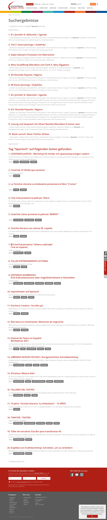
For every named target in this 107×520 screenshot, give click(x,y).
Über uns (90, 8)
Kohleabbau (49, 283)
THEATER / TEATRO (21, 417)
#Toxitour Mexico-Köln (23, 373)
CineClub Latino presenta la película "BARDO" (35, 214)
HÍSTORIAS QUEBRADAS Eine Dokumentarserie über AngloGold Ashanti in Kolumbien (43, 276)
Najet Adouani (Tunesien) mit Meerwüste (32, 54)
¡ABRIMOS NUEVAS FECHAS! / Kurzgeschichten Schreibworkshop (44, 357)
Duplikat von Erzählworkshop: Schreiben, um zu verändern (42, 447)
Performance (40, 423)
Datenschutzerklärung (22, 482)
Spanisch (33, 162)
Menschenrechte (18, 381)
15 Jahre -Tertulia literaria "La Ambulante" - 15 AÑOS (38, 403)
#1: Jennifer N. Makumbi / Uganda (29, 34)
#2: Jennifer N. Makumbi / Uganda (29, 94)
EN (78, 4)
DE (76, 4)
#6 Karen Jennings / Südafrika (26, 84)
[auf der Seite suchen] (98, 4)
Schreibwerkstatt (18, 365)
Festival (16, 348)
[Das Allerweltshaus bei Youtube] (73, 4)
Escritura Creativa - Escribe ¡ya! (27, 305)
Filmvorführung (18, 220)
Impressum (23, 517)
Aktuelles (73, 8)
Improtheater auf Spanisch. (25, 291)
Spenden (93, 4)
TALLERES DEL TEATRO (22, 389)
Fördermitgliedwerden (27, 498)
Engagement (29, 4)
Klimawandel (39, 283)
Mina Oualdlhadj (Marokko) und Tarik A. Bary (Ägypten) (40, 64)
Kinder (16, 162)
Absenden (43, 478)
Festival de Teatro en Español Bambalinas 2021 (26, 339)
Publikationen (63, 8)
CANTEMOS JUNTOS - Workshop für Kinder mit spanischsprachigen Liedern (50, 153)
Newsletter (37, 4)
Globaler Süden (29, 283)
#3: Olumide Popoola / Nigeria (27, 109)
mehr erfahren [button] (98, 514)
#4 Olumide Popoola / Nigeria (26, 74)
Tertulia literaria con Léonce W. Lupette (31, 228)
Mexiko (28, 381)
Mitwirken (26, 501)
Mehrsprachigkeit (29, 423)
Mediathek (53, 8)
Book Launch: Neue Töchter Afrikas (30, 134)
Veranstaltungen (31, 8)
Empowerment (18, 283)
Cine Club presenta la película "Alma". (30, 197)
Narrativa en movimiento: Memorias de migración (37, 321)
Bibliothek (81, 8)
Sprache (24, 297)
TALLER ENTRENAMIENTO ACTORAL (29, 260)
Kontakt (11, 501)
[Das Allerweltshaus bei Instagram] (75, 4)
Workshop (24, 313)
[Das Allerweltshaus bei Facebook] (72, 4)
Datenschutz (30, 517)
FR (80, 4)
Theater (24, 266)
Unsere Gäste (43, 8)
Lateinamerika (24, 162)
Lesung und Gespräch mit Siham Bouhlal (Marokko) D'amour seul (45, 123)
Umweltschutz (59, 381)
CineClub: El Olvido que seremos (28, 169)
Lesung (16, 189)
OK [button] (92, 516)
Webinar (36, 365)
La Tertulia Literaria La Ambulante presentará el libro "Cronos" (44, 183)
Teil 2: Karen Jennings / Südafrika (28, 44)
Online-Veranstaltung (38, 381)
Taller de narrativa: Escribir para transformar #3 (36, 431)
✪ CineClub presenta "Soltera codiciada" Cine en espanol (32, 246)
